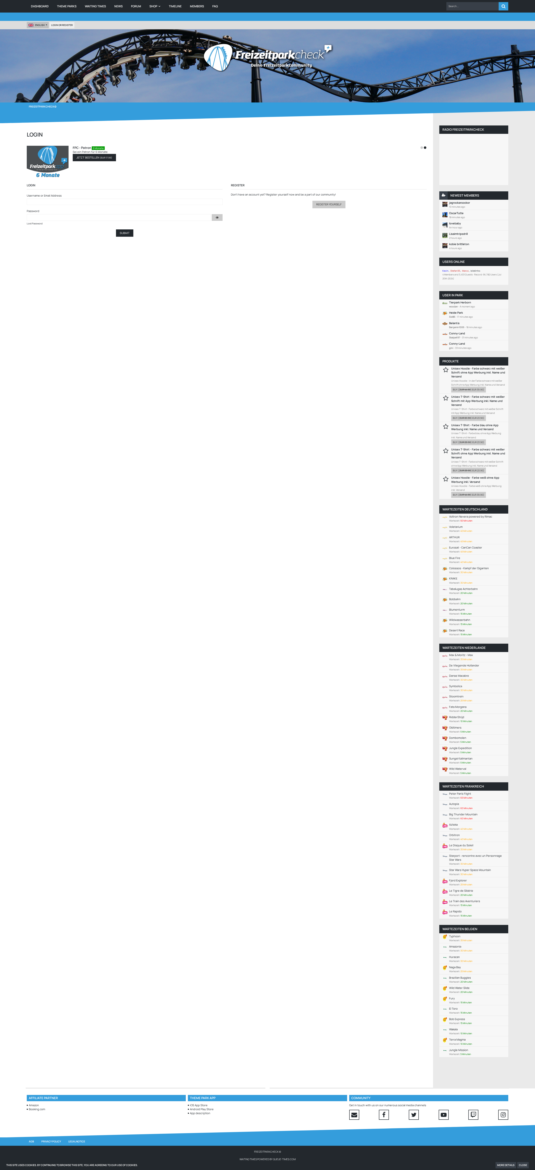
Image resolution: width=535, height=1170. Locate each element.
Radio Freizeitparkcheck (463, 129)
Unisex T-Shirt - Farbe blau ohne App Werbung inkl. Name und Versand (474, 427)
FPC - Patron (82, 148)
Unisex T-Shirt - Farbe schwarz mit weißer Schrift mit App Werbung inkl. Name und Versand (478, 401)
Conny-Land (457, 333)
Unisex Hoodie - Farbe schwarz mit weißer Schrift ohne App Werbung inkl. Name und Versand (478, 372)
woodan (453, 306)
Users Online (453, 262)
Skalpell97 (454, 337)
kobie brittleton (459, 244)
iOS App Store (199, 1105)
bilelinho (475, 270)
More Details (506, 1165)
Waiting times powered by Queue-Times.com (267, 1159)
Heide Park (456, 313)
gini (451, 347)
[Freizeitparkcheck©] (267, 57)
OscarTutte (456, 213)
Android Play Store (202, 1109)
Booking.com (37, 1109)
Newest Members (464, 195)
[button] (472, 6)
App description (200, 1113)
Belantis (454, 323)
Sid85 (452, 316)
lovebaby (455, 223)
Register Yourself (329, 204)
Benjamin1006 (456, 327)
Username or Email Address (44, 195)
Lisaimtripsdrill (458, 234)
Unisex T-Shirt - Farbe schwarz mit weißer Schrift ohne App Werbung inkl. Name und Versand (478, 453)
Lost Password (35, 223)
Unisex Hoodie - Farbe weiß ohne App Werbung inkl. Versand (475, 479)
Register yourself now (280, 194)
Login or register (62, 25)
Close (523, 1165)
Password (33, 211)
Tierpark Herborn (460, 302)
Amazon (34, 1105)
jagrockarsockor (459, 203)
